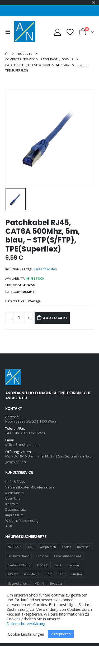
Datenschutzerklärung (26, 623)
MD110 (39, 583)
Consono (42, 556)
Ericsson (73, 565)
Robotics (56, 583)
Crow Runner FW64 (67, 556)
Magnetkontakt (18, 583)
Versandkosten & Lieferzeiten (29, 487)
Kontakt (11, 503)
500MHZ (28, 292)
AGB (8, 526)
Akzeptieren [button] (61, 633)
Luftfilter (76, 574)
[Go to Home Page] (7, 53)
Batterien (84, 547)
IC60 (50, 574)
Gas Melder (32, 574)
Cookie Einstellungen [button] (26, 634)
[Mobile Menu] (9, 31)
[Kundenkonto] (57, 31)
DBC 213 (43, 565)
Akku (30, 547)
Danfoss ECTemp (19, 565)
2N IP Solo (14, 547)
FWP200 (12, 574)
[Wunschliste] (70, 31)
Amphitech (48, 547)
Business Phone (18, 556)
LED (61, 574)
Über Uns (13, 498)
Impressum (14, 515)
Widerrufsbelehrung (21, 520)
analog (66, 547)
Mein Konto (14, 492)
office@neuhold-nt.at (22, 444)
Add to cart (55, 317)
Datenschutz (15, 509)
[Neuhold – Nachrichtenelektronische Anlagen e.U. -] (24, 31)
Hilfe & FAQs (15, 481)
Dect (58, 565)
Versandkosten (45, 269)
